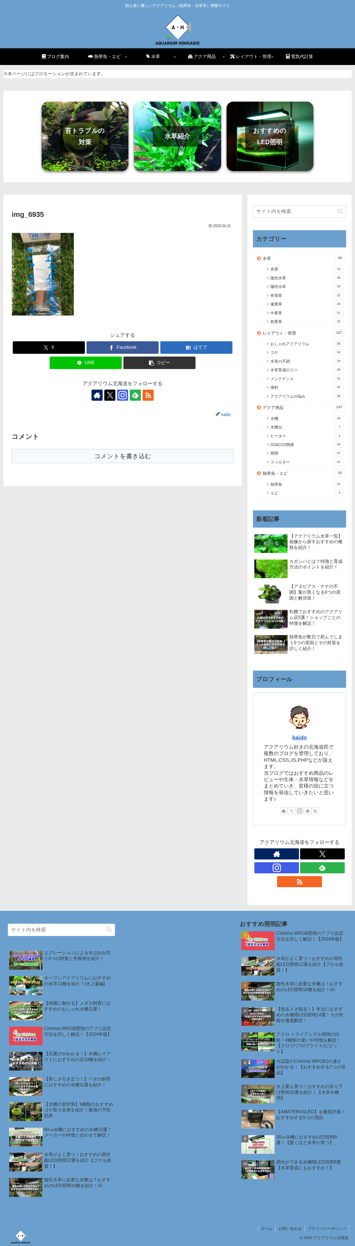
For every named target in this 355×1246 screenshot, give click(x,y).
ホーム (267, 1228)
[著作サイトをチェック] (97, 395)
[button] (159, 363)
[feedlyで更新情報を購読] (135, 395)
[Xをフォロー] (109, 395)
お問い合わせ (290, 1228)
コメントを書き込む (122, 456)
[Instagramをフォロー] (122, 395)
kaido (299, 737)
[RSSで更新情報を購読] (148, 395)
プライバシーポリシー (327, 1228)
